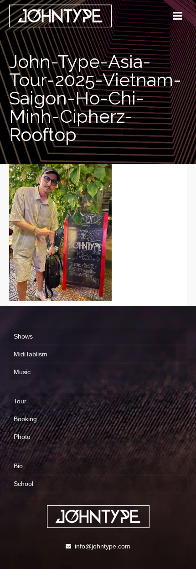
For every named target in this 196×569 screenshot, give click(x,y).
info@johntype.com (102, 546)
